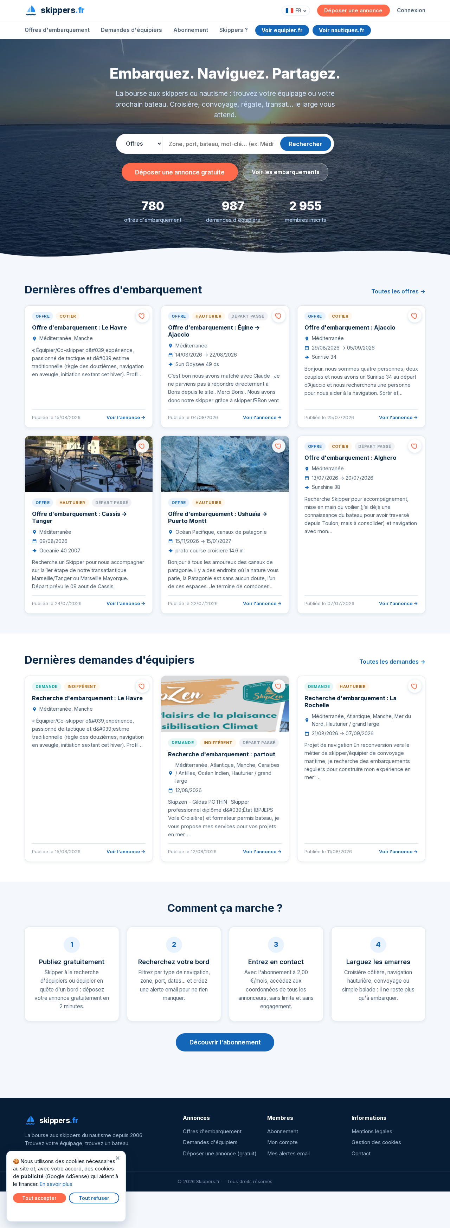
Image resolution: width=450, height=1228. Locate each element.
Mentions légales (372, 1131)
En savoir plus (56, 1184)
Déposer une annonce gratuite (180, 172)
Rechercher (305, 143)
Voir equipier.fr (282, 30)
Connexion (411, 10)
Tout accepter (39, 1198)
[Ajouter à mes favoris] (142, 316)
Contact (361, 1153)
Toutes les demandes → (392, 661)
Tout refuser (94, 1198)
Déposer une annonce (353, 10)
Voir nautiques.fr (342, 30)
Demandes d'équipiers (131, 30)
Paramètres (28, 1211)
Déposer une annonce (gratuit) (220, 1153)
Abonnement (190, 30)
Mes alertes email (288, 1153)
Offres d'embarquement (57, 30)
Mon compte (282, 1142)
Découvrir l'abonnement (225, 1042)
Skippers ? (233, 30)
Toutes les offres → (398, 291)
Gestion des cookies (376, 1142)
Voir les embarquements (286, 171)
